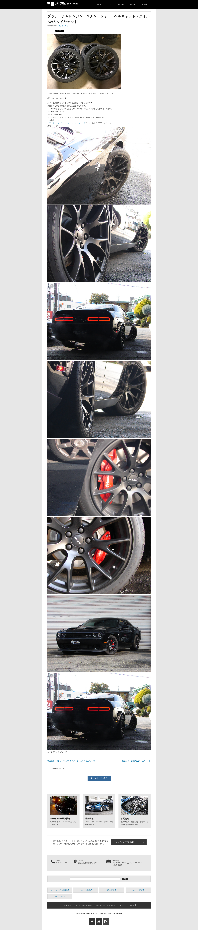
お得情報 (133, 4)
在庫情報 (121, 4)
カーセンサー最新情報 (60, 818)
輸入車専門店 (110, 890)
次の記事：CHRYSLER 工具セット (136, 761)
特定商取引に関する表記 (105, 905)
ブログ (109, 4)
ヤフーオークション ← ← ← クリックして (66, 123)
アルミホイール (64, 26)
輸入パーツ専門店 (137, 890)
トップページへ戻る (99, 778)
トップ (99, 4)
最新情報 (89, 818)
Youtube (99, 926)
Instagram (106, 926)
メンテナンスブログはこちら (127, 842)
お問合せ (145, 4)
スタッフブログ (59, 896)
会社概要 (67, 905)
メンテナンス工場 (85, 890)
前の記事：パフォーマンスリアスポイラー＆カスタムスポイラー (72, 761)
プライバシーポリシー (83, 905)
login (132, 905)
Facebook (92, 926)
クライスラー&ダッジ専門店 (59, 890)
